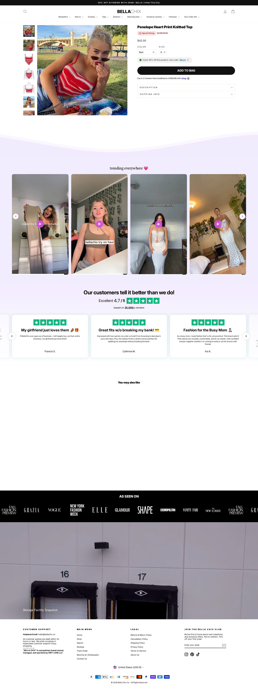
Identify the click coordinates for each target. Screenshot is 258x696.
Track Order (82, 651)
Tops (104, 17)
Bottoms (117, 17)
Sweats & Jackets (154, 17)
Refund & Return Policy (141, 635)
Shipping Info (150, 94)
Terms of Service (138, 651)
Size (162, 47)
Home (79, 635)
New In (78, 17)
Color (141, 47)
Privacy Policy (137, 647)
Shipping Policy (138, 643)
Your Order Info (190, 17)
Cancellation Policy (139, 639)
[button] (242, 216)
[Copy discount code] (188, 60)
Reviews (80, 647)
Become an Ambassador (88, 655)
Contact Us (82, 659)
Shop (79, 639)
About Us (135, 655)
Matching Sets (133, 17)
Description (149, 87)
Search (80, 643)
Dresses (91, 17)
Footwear (173, 17)
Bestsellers (63, 17)
